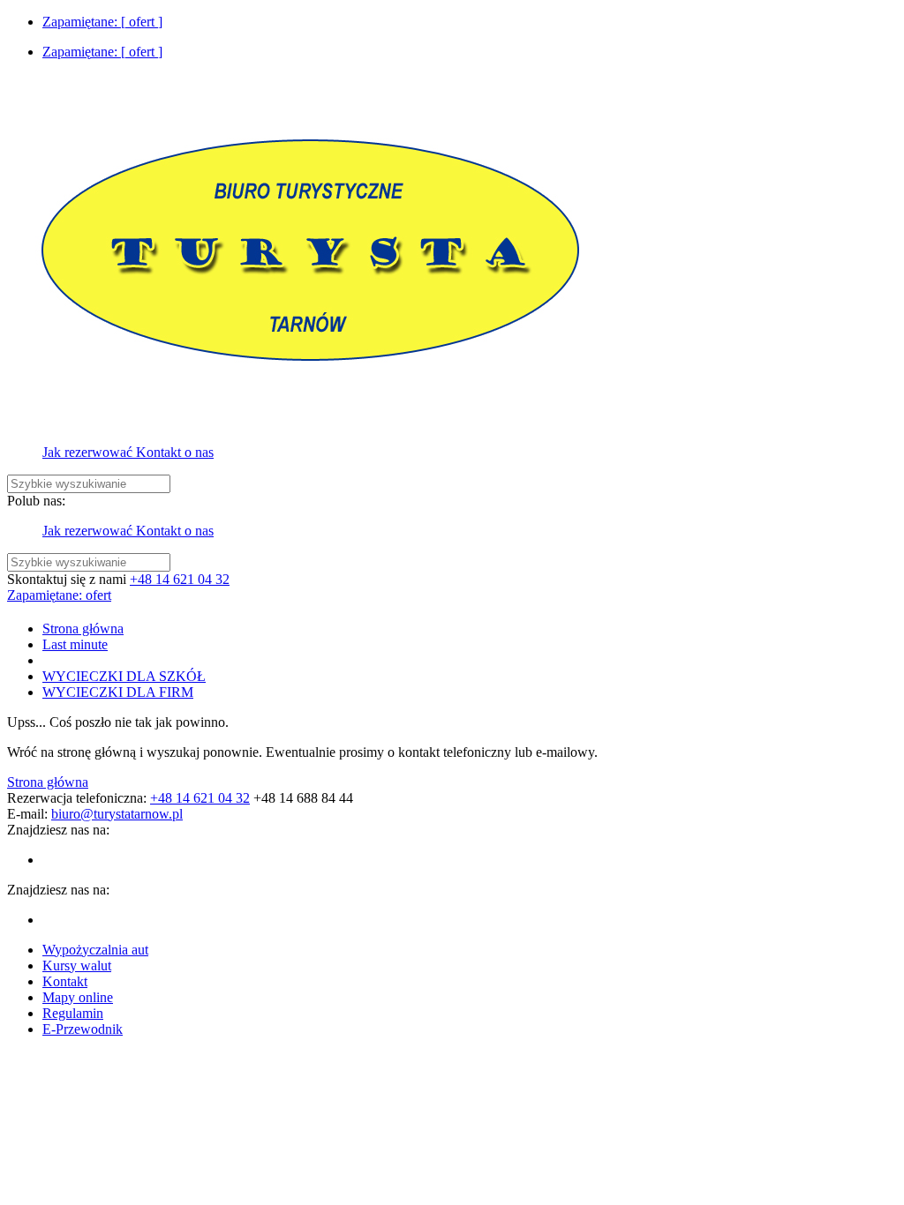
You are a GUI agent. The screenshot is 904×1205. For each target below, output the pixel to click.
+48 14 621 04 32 (180, 579)
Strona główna (47, 782)
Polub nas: (36, 500)
